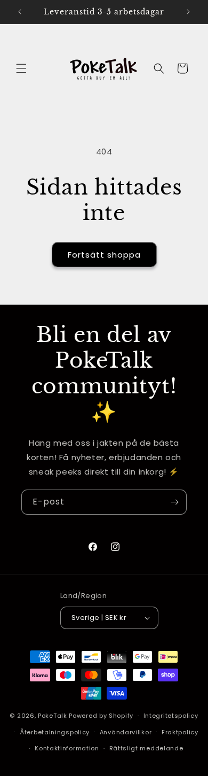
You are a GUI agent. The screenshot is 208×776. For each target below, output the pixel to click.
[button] (21, 68)
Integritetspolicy (170, 715)
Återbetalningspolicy (55, 732)
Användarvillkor (126, 732)
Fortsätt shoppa (104, 254)
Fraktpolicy (180, 732)
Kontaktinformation (67, 748)
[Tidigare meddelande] (19, 12)
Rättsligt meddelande (146, 748)
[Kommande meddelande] (188, 12)
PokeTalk (52, 715)
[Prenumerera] (174, 502)
